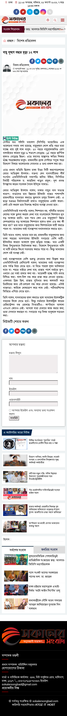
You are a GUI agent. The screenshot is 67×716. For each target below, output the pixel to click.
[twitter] (23, 12)
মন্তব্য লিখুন (15, 353)
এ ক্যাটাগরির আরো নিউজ (16, 432)
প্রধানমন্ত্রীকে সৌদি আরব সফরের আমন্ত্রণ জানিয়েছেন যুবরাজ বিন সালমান (45, 604)
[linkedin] (36, 12)
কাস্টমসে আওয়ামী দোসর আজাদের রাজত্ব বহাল (44, 525)
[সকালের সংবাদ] (33, 636)
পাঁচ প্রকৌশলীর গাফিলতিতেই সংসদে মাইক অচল (44, 491)
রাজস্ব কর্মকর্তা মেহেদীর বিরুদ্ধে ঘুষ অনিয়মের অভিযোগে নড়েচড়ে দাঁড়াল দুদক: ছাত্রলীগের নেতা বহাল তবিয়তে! (45, 509)
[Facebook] (32, 61)
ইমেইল (12, 389)
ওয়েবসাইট (14, 400)
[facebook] (16, 12)
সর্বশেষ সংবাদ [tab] (18, 550)
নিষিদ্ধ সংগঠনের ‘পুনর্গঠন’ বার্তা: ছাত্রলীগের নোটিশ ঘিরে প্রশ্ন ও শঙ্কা (43, 442)
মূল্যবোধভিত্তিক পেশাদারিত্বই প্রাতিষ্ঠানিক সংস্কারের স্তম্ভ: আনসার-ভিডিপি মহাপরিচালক (47, 560)
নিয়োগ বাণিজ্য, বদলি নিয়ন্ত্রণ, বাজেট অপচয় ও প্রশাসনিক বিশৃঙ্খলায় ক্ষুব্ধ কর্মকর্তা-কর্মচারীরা (44, 459)
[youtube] (43, 12)
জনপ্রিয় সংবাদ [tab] (49, 550)
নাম (11, 378)
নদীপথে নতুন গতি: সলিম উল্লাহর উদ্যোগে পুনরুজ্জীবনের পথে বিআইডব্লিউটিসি (43, 476)
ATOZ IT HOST (45, 705)
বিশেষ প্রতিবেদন (26, 41)
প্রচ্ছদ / (10, 41)
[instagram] (30, 12)
